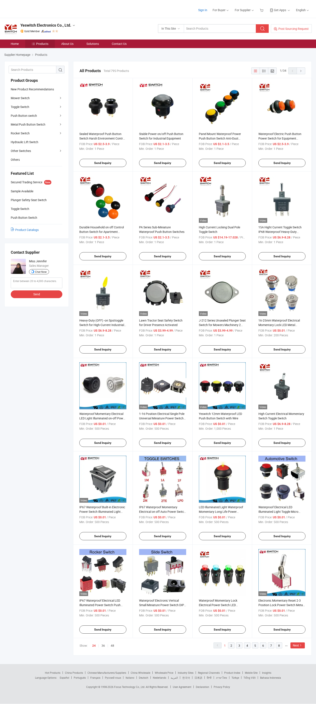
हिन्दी (209, 677)
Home (15, 44)
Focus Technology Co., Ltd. (130, 687)
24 (94, 645)
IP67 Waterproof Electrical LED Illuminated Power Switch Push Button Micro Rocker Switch (100, 604)
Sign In (202, 10)
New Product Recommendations (32, 89)
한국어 (186, 677)
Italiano (130, 677)
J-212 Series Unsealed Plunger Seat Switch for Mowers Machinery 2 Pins (222, 324)
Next (296, 645)
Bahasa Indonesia (270, 677)
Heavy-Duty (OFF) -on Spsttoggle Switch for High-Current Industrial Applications (101, 324)
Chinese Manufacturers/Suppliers (106, 672)
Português (80, 677)
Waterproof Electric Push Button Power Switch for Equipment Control (279, 138)
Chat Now (41, 271)
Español (64, 677)
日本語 (198, 677)
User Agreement (182, 687)
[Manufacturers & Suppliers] (32, 8)
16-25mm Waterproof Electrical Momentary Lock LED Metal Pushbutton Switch (279, 324)
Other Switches (21, 151)
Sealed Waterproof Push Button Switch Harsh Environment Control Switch (102, 138)
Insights (266, 672)
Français (95, 677)
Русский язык (113, 677)
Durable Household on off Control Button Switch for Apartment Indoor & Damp (101, 231)
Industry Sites (185, 672)
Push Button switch (24, 116)
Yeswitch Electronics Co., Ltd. (45, 25)
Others (15, 160)
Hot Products (52, 672)
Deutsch (143, 677)
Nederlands (159, 677)
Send (36, 294)
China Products (74, 672)
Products (42, 44)
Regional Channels (209, 672)
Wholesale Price (164, 672)
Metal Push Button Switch (28, 124)
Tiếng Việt (250, 677)
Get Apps (280, 10)
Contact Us (119, 44)
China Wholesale (140, 672)
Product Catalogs (27, 230)
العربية (174, 677)
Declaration (202, 687)
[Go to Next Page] (301, 71)
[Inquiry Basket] (262, 10)
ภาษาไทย (221, 677)
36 (103, 645)
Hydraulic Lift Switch (24, 142)
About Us (67, 44)
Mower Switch (20, 98)
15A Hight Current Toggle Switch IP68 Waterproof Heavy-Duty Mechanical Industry (280, 231)
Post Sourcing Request (293, 29)
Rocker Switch (20, 133)
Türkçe (235, 677)
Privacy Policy (222, 687)
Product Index (232, 672)
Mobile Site (251, 672)
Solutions (92, 44)
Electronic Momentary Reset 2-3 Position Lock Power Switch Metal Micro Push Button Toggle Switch (281, 604)
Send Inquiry (102, 163)
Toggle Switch (20, 107)
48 (112, 645)
